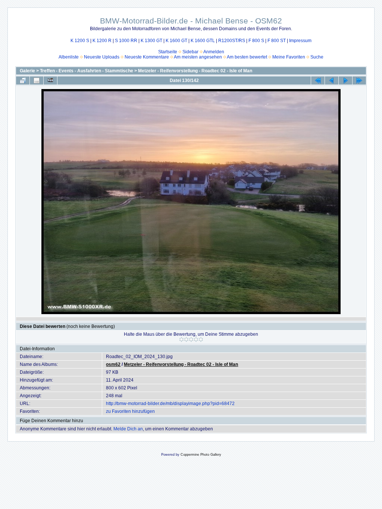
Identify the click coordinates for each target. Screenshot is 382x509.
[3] (191, 339)
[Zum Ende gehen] (359, 80)
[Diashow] (50, 80)
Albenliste (69, 57)
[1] (181, 339)
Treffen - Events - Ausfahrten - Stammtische (86, 70)
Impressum (300, 40)
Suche (316, 57)
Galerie (27, 70)
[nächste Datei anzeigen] (345, 80)
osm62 (113, 364)
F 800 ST (276, 40)
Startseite (167, 51)
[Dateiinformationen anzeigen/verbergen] (36, 80)
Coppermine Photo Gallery (201, 454)
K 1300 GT (151, 40)
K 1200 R (102, 40)
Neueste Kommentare (147, 57)
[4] (196, 339)
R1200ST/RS (231, 40)
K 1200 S (80, 40)
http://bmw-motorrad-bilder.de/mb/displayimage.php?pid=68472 (170, 403)
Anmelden (213, 51)
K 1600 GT (176, 40)
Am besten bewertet (247, 57)
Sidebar (190, 51)
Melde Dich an (128, 428)
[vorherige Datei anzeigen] (331, 80)
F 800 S (256, 40)
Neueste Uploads (101, 57)
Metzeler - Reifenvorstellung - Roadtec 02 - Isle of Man (195, 70)
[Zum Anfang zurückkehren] (318, 80)
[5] (200, 339)
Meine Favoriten (288, 57)
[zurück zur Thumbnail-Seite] (22, 80)
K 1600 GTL (203, 40)
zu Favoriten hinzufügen (130, 411)
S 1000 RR (126, 40)
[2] (186, 339)
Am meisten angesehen (198, 57)
